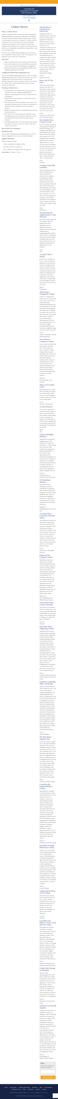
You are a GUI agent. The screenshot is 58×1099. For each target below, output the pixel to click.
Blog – (25, 1089)
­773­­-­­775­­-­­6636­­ (29, 18)
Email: (24, 15)
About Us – (38, 1089)
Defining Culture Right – (25, 1087)
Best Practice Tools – (17, 1089)
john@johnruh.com (30, 15)
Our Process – (31, 1089)
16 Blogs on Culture (15, 152)
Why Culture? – (14, 1087)
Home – (7, 1087)
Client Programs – (48, 1087)
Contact (44, 1089)
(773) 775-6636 (31, 1092)
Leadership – (35, 1087)
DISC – (41, 1087)
